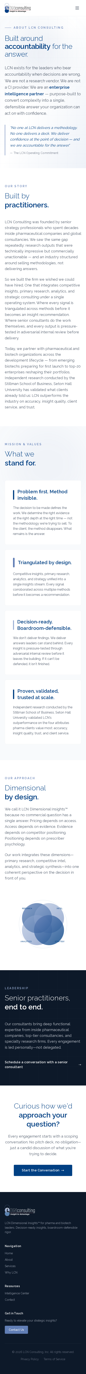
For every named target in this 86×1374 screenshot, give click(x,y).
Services (10, 1266)
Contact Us (16, 1329)
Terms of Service (54, 1359)
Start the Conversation (41, 1170)
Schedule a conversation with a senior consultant (36, 1064)
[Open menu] (77, 8)
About (9, 1259)
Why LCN (11, 1272)
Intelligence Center (17, 1293)
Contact (10, 1299)
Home (9, 1253)
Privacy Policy (30, 1359)
